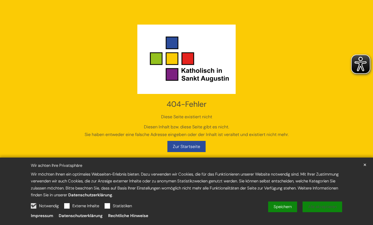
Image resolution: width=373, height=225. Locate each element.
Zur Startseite (186, 146)
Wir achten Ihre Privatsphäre (56, 165)
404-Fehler (186, 104)
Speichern (283, 206)
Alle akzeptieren (322, 206)
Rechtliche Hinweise (128, 215)
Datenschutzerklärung (90, 195)
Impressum (42, 215)
